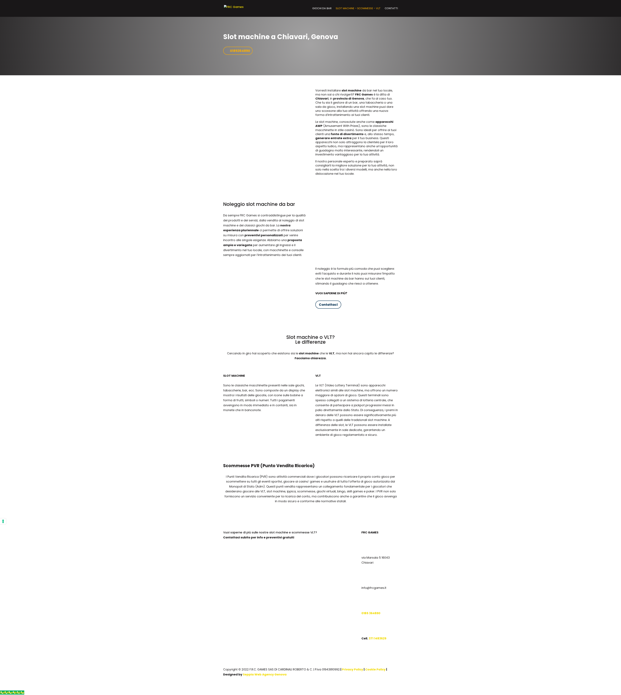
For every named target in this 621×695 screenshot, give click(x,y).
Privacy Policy (352, 669)
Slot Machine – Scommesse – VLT (358, 8)
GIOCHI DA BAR (322, 8)
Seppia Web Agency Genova (265, 674)
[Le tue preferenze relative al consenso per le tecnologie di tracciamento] (3, 521)
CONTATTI (391, 8)
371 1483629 (377, 638)
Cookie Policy (375, 669)
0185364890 (240, 50)
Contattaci (328, 304)
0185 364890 (370, 613)
